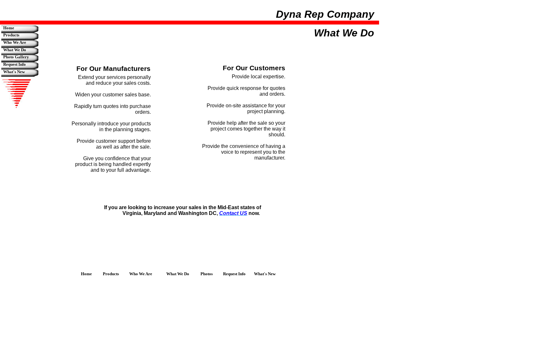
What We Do (14, 49)
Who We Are (14, 42)
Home (8, 27)
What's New (14, 71)
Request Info (14, 64)
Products (11, 35)
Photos (206, 273)
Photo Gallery (16, 56)
